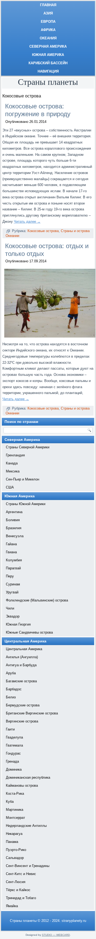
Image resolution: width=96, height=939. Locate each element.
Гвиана (11, 552)
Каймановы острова (22, 785)
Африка (48, 30)
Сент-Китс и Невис (21, 874)
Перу (10, 576)
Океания (48, 38)
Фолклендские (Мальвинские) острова (37, 600)
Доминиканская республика (28, 777)
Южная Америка (48, 55)
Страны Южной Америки (25, 504)
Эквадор (12, 616)
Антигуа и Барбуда (21, 665)
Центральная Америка (24, 649)
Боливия (13, 520)
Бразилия (13, 528)
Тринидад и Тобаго (21, 898)
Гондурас (13, 753)
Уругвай (12, 592)
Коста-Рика (15, 794)
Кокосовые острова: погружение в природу (37, 110)
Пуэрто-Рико (16, 850)
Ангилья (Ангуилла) (22, 657)
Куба (10, 802)
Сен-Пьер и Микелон (22, 479)
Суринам (13, 584)
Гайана (11, 544)
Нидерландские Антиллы (26, 826)
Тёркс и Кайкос (18, 890)
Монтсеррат (15, 818)
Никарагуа (14, 834)
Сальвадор (15, 858)
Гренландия (15, 455)
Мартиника (14, 810)
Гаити (10, 729)
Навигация (48, 71)
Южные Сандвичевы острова (29, 632)
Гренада (12, 761)
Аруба (11, 673)
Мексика (12, 471)
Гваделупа (14, 737)
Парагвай (13, 568)
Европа (48, 22)
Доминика (14, 769)
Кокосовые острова (43, 231)
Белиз (11, 697)
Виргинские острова (22, 721)
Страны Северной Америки (27, 447)
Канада (12, 463)
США (10, 487)
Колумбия (14, 560)
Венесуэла (14, 536)
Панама (12, 842)
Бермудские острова (22, 705)
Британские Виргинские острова (32, 713)
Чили (10, 608)
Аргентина (14, 512)
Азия (48, 13)
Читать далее (27, 221)
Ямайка (12, 906)
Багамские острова (21, 681)
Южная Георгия (18, 624)
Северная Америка (48, 46)
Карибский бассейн (48, 63)
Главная (48, 5)
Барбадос (14, 689)
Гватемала (14, 745)
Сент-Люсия (15, 882)
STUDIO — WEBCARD (56, 934)
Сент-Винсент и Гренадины (27, 866)
